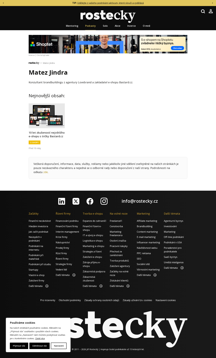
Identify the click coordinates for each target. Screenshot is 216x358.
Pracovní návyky (119, 246)
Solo (105, 25)
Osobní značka (118, 240)
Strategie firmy (64, 264)
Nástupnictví (63, 242)
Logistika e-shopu (93, 240)
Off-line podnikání (174, 237)
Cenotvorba (116, 226)
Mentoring (72, 25)
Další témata (36, 286)
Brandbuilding (145, 226)
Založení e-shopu (92, 257)
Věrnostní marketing (148, 269)
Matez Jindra (49, 63)
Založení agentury (120, 266)
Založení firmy (36, 280)
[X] (75, 201)
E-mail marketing (146, 237)
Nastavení (59, 345)
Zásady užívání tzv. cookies (137, 300)
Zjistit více (40, 338)
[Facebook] (89, 201)
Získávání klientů (119, 280)
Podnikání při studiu (40, 264)
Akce (117, 25)
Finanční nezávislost (40, 220)
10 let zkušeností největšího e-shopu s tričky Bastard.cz (47, 134)
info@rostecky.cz (140, 201)
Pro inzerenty (47, 300)
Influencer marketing (148, 242)
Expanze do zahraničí (94, 220)
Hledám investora (38, 226)
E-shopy (34, 142)
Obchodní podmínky (70, 300)
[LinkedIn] (61, 201)
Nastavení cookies (166, 300)
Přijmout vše (19, 345)
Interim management (67, 231)
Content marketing (147, 231)
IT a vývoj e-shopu (93, 235)
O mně (146, 25)
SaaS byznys (170, 257)
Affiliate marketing (147, 220)
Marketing (169, 231)
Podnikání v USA (173, 242)
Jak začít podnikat (38, 231)
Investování (170, 226)
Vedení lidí (61, 269)
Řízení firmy (62, 258)
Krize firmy (61, 237)
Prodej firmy (62, 247)
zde (45, 172)
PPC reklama (144, 253)
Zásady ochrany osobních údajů (101, 300)
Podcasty (90, 25)
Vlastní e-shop (37, 275)
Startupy (33, 269)
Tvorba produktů (119, 260)
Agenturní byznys (173, 220)
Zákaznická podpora (94, 271)
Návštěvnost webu (147, 247)
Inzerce (131, 25)
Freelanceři (116, 220)
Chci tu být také (43, 55)
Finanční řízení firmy (67, 226)
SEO (139, 258)
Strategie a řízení (92, 251)
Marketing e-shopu (93, 246)
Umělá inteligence (174, 262)
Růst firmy (61, 253)
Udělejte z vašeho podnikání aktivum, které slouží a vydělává (110, 3)
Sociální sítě (143, 264)
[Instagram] (104, 201)
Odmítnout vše (39, 345)
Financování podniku (67, 220)
